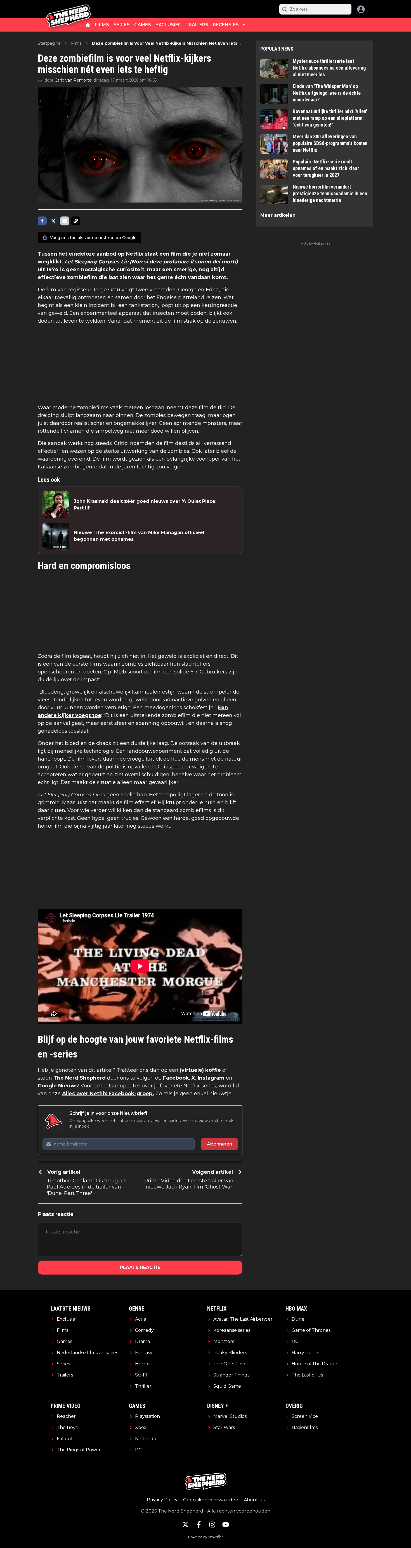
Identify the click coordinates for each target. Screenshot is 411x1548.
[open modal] (361, 9)
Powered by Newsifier (205, 1537)
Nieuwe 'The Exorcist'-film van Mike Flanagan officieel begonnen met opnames (139, 536)
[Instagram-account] (212, 1524)
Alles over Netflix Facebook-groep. (108, 1093)
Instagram (211, 1078)
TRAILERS (196, 24)
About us (254, 1499)
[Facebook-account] (198, 1524)
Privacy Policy (162, 1499)
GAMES (142, 24)
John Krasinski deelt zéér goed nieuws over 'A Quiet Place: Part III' (145, 505)
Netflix (134, 254)
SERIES (122, 24)
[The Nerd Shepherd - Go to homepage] (68, 9)
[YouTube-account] (225, 1524)
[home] (87, 24)
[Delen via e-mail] (64, 220)
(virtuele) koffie (200, 1070)
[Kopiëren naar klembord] (75, 220)
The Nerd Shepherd (79, 1078)
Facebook (176, 1078)
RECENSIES (226, 24)
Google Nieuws (58, 1086)
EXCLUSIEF (168, 24)
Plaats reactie (140, 1267)
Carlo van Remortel (73, 80)
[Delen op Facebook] (42, 220)
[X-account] (185, 1524)
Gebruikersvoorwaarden (210, 1499)
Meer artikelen (278, 215)
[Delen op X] (53, 220)
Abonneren (219, 1144)
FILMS (102, 24)
